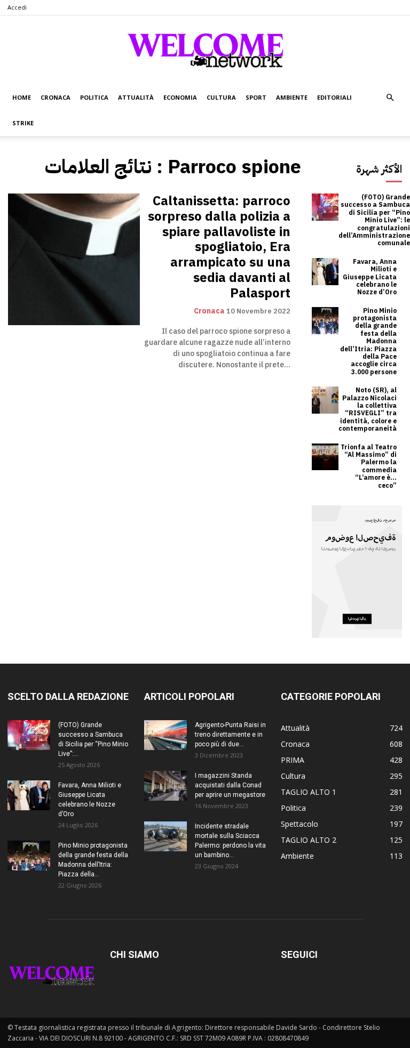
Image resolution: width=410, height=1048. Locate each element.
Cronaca (55, 97)
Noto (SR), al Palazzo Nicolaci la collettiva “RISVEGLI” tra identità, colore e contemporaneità (367, 409)
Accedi (17, 7)
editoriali (334, 97)
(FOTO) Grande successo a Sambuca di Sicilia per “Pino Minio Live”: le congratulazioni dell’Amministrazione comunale (374, 220)
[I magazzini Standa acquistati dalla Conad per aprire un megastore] (165, 786)
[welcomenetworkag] (205, 50)
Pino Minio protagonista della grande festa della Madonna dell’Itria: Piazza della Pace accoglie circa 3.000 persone (368, 341)
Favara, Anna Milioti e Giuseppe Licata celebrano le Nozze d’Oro (370, 277)
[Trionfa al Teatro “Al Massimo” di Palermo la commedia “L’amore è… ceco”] (325, 457)
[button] (390, 98)
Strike (23, 123)
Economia (180, 97)
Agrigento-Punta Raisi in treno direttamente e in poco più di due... (230, 734)
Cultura (221, 97)
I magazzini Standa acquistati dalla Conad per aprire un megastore (230, 785)
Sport (256, 97)
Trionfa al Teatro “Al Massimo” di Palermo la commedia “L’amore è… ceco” (369, 466)
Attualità (136, 97)
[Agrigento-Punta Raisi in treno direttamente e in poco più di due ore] (165, 735)
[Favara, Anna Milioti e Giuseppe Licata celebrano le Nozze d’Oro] (325, 271)
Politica (94, 97)
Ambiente (292, 97)
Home (21, 97)
